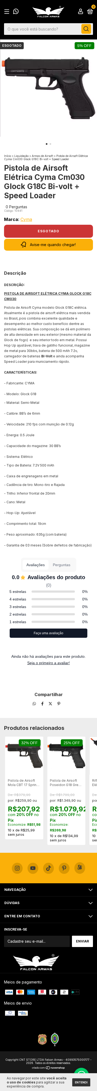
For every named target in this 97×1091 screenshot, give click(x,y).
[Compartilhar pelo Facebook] (43, 703)
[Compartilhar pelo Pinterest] (58, 703)
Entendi (81, 1082)
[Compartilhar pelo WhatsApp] (34, 703)
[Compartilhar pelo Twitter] (50, 703)
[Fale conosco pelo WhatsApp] (15, 12)
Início (7, 155)
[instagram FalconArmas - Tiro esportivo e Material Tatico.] (17, 868)
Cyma (26, 219)
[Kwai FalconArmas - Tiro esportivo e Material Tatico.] (79, 868)
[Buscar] (86, 29)
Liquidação (21, 155)
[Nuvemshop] (48, 1068)
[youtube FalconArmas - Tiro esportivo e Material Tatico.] (32, 868)
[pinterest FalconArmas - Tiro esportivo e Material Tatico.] (64, 868)
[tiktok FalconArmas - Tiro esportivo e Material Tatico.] (48, 868)
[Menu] (7, 11)
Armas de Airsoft (42, 155)
